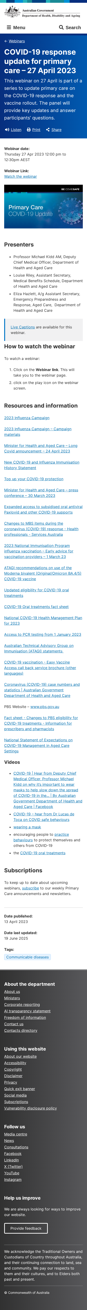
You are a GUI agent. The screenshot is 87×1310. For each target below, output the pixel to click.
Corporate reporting (22, 1004)
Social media (15, 1095)
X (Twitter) (13, 1166)
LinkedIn (11, 1160)
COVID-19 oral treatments (42, 853)
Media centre (15, 1134)
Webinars (17, 41)
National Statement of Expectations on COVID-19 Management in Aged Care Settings (38, 745)
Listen (16, 129)
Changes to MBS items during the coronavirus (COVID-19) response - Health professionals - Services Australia (41, 529)
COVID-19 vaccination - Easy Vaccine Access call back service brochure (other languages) (40, 668)
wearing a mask (27, 827)
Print (36, 129)
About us (12, 991)
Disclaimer (13, 1075)
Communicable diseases (27, 957)
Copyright (13, 1069)
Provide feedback (26, 1228)
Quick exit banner (19, 1088)
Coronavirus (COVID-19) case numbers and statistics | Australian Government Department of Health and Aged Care (42, 690)
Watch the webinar (20, 176)
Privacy (10, 1082)
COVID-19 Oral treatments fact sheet (36, 606)
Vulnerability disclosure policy (30, 1108)
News (9, 1140)
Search (73, 27)
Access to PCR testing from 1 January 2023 (42, 634)
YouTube (11, 1173)
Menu (18, 27)
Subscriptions (16, 1101)
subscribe (30, 888)
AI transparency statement (27, 1011)
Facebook (13, 1153)
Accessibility (15, 1062)
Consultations (16, 1147)
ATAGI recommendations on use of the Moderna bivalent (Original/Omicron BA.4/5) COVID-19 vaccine (42, 573)
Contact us (13, 1024)
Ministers (12, 998)
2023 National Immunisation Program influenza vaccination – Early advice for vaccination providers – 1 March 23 (38, 551)
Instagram (13, 1179)
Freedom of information (25, 1017)
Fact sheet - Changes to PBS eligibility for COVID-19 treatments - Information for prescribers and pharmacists (41, 723)
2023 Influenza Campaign (26, 417)
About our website (20, 1056)
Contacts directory (20, 1030)
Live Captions (23, 327)
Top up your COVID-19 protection (33, 479)
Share (56, 129)
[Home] (43, 11)
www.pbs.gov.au (44, 706)
